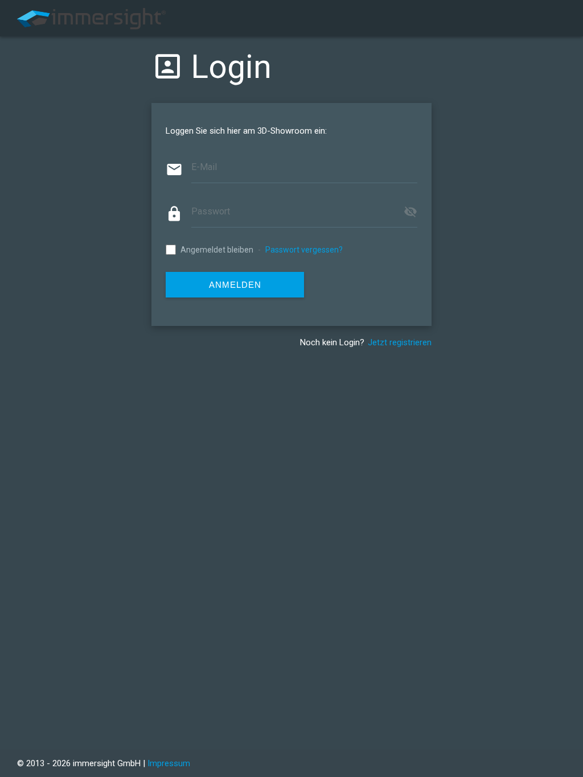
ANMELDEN (235, 285)
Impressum (168, 763)
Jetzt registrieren (400, 342)
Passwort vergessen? (304, 249)
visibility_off (410, 211)
